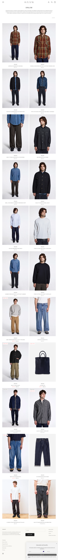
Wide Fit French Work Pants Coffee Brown (15, 157)
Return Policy (4, 542)
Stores (50, 533)
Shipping (4, 540)
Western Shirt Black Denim (42, 157)
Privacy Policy (54, 556)
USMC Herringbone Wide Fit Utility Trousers (15, 339)
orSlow (15, 64)
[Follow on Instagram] (3, 553)
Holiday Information (52, 535)
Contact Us (51, 531)
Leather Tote (42, 385)
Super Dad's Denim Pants (42, 339)
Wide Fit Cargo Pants (15, 385)
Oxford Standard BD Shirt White (15, 248)
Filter (53, 17)
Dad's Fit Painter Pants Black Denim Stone (42, 522)
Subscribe (30, 534)
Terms (29, 557)
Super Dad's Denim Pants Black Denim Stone (15, 111)
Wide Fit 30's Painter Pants (15, 476)
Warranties (4, 547)
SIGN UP (42, 554)
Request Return (5, 544)
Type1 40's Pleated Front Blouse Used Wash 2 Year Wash (42, 111)
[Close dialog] (56, 543)
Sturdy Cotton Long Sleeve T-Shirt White (42, 248)
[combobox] (44, 551)
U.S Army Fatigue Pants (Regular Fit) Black (15, 522)
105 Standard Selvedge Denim (42, 476)
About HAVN (51, 529)
